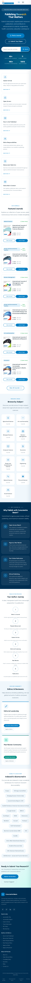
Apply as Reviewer (9, 761)
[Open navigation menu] (23, 2)
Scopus (7, 790)
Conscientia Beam (10, 973)
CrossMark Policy (7, 959)
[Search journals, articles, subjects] (18, 2)
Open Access (3, 979)
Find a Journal (16, 35)
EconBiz (15, 836)
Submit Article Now (10, 876)
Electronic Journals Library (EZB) (12, 831)
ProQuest (24, 820)
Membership (6, 928)
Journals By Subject (7, 919)
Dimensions (25, 816)
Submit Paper (22, 240)
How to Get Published (8, 936)
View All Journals (14, 388)
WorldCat (6, 820)
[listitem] (15, 82)
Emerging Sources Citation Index (15, 796)
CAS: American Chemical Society (15, 851)
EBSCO (22, 811)
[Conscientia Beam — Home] (8, 2)
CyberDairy (15, 974)
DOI (26, 831)
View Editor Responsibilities (11, 725)
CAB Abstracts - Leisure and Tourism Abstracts (15, 855)
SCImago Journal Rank (20, 790)
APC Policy (5, 926)
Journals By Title (7, 917)
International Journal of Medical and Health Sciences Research (19, 227)
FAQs (4, 964)
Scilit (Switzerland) (15, 825)
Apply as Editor (9, 729)
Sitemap (28, 978)
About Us (5, 954)
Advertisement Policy (12, 979)
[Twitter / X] (6, 909)
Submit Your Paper (16, 41)
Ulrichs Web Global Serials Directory (15, 840)
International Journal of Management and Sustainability (19, 283)
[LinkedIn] (10, 909)
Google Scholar (11, 811)
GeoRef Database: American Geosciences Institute (15, 805)
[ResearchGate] (14, 909)
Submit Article (6, 922)
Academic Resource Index (15, 845)
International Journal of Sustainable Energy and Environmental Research (19, 311)
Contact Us (5, 966)
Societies (5, 961)
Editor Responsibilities (8, 940)
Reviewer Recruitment (10, 757)
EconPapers (6, 816)
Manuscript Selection (8, 938)
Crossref (15, 820)
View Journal (9, 240)
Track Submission (7, 924)
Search (26, 49)
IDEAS (15, 816)
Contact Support (9, 882)
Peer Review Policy (7, 943)
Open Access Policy (7, 957)
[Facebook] (2, 909)
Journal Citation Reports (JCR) (15, 801)
